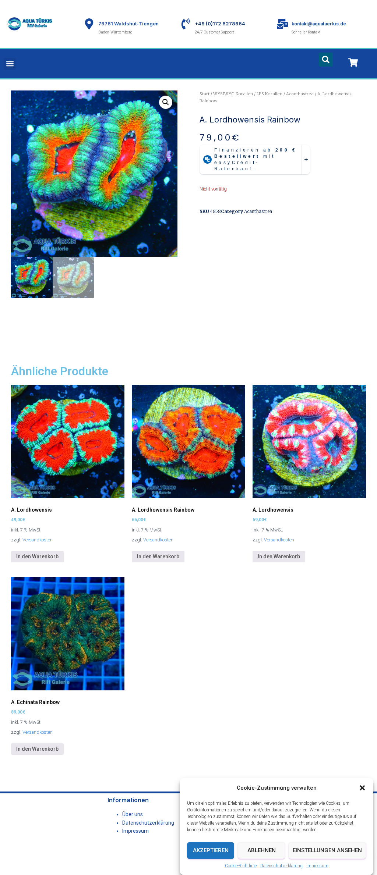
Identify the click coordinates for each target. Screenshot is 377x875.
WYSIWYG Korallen (233, 93)
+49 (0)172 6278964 (220, 23)
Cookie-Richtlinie (241, 865)
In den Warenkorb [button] (37, 556)
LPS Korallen (269, 93)
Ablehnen (261, 850)
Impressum (317, 865)
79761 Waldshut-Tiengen (128, 23)
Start (204, 93)
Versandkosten (37, 540)
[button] (362, 788)
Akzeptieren (211, 850)
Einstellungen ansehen (327, 850)
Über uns (132, 814)
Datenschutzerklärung (281, 865)
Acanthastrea (300, 93)
